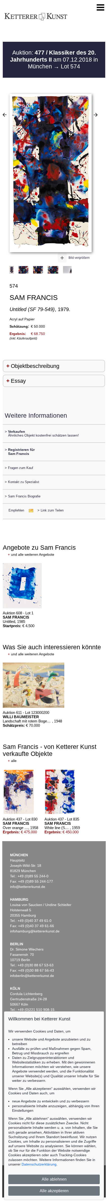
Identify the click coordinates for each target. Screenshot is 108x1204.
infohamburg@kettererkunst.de (35, 931)
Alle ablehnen (54, 1179)
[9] (5, 115)
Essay (18, 381)
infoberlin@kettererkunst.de (32, 976)
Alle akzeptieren (54, 1191)
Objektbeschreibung (35, 366)
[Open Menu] (100, 7)
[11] (95, 115)
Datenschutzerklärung (39, 1164)
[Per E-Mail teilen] (29, 510)
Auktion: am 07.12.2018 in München (54, 59)
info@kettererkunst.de (27, 887)
